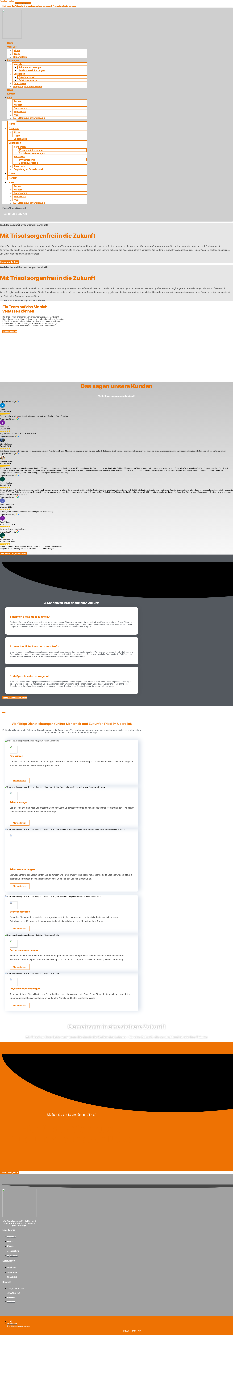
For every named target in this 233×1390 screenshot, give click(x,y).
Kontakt (11, 93)
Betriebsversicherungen (32, 70)
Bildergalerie (20, 56)
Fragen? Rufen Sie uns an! (14, 208)
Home (10, 43)
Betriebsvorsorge (28, 80)
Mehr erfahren (19, 780)
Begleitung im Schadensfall (27, 86)
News (10, 90)
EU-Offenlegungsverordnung (29, 117)
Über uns (12, 46)
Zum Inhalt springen (8, 1)
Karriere (18, 104)
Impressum (20, 111)
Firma (17, 50)
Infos (9, 97)
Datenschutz (21, 108)
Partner (18, 101)
